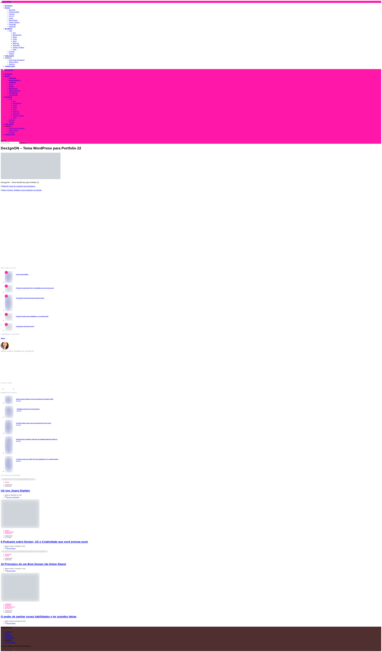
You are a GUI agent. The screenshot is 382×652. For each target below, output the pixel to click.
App (14, 33)
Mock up (16, 43)
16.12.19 (18, 425)
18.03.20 (19, 411)
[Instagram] (8, 388)
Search (23, 142)
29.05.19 (18, 461)
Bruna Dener (11, 548)
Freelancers (9, 532)
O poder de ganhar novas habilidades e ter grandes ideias (32, 316)
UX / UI (11, 16)
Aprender (12, 10)
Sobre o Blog (13, 62)
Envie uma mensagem (17, 60)
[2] (9, 292)
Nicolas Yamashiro (13, 497)
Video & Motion (14, 22)
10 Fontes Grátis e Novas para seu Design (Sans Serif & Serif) (33, 423)
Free (10, 31)
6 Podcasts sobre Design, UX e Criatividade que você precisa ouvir (35, 288)
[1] (9, 282)
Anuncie (12, 64)
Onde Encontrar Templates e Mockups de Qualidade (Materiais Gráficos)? (36, 439)
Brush (15, 37)
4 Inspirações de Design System (25, 326)
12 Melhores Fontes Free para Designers (28, 409)
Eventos (12, 51)
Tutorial (11, 54)
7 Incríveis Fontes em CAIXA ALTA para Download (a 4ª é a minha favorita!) (37, 459)
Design (7, 8)
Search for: (4, 140)
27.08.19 (18, 441)
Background (17, 35)
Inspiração (8, 533)
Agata (3, 338)
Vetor (14, 49)
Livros (11, 18)
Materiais (8, 6)
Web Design (13, 20)
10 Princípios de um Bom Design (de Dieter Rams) (30, 298)
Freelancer (9, 56)
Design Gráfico (14, 12)
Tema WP (16, 45)
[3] (9, 310)
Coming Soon (10, 66)
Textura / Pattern (18, 47)
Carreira (12, 14)
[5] (9, 330)
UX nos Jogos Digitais (22, 274)
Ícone (15, 41)
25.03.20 (18, 401)
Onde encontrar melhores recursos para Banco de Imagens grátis (34, 399)
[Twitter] (18, 388)
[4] (9, 320)
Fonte (15, 39)
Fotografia (12, 24)
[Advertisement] (60, 229)
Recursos (8, 29)
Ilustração (12, 26)
